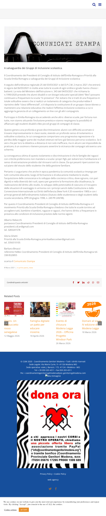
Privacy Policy (46, 474)
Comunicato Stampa (24, 261)
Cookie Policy (60, 474)
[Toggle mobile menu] (100, 4)
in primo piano (22, 267)
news (31, 267)
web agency (53, 479)
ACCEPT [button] (23, 509)
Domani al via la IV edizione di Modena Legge (91, 324)
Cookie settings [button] (10, 510)
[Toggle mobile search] (94, 4)
